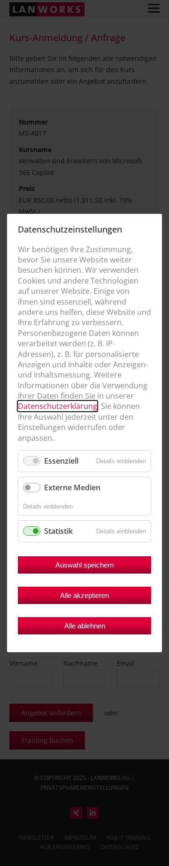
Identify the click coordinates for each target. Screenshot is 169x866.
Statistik (58, 531)
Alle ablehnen (84, 626)
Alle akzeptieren (84, 595)
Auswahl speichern (84, 565)
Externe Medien (72, 487)
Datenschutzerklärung (57, 406)
